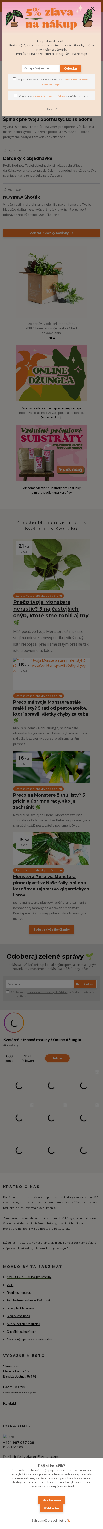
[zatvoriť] (93, 9)
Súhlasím (51, 1508)
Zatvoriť (51, 109)
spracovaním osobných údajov (49, 96)
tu (69, 1520)
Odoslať (70, 68)
